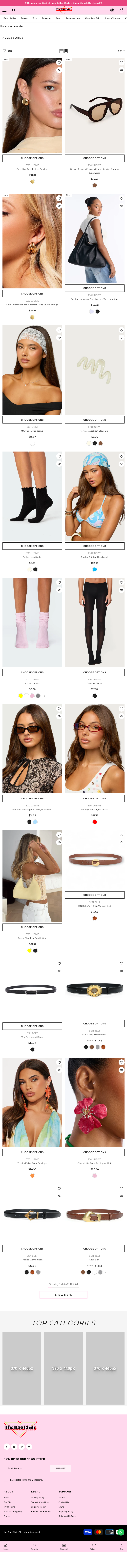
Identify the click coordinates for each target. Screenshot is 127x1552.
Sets (58, 18)
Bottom (46, 18)
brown (94, 185)
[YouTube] (29, 1446)
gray (38, 695)
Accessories (73, 18)
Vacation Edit (93, 18)
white (32, 443)
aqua (94, 569)
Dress (24, 18)
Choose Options (32, 158)
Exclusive (32, 165)
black (97, 311)
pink (32, 695)
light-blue (35, 821)
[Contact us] (120, 1532)
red (94, 821)
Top (35, 18)
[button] (61, 51)
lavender (91, 311)
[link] (21, 1368)
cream (88, 443)
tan (94, 918)
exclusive (94, 427)
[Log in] (112, 10)
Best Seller (9, 18)
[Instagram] (14, 1446)
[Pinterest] (22, 1446)
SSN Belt (94, 902)
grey (97, 1047)
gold (32, 181)
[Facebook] (7, 1446)
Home (3, 26)
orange (32, 1175)
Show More (63, 1294)
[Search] (14, 10)
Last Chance (112, 18)
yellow (20, 695)
